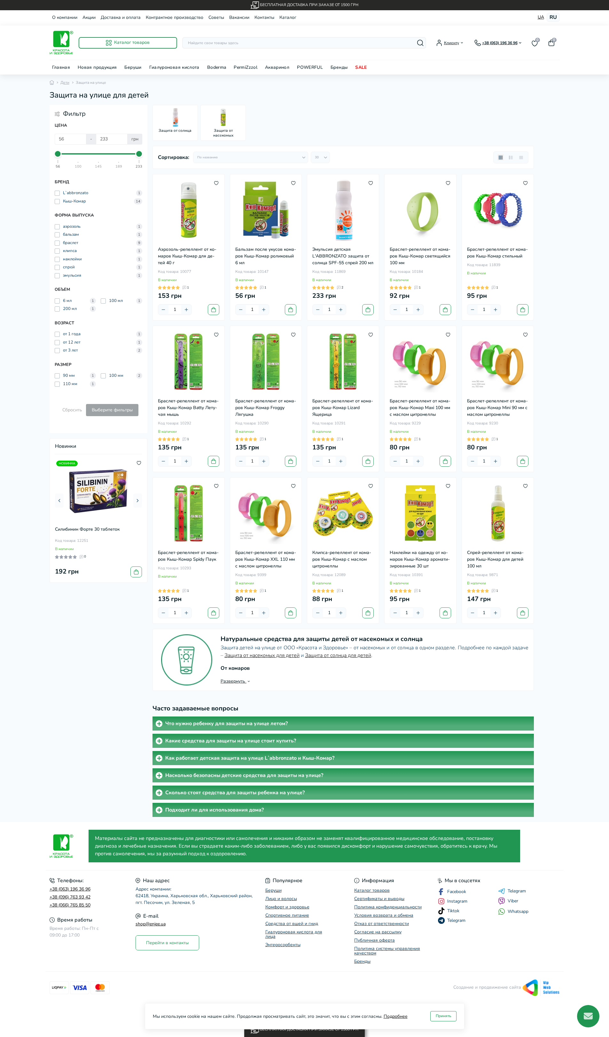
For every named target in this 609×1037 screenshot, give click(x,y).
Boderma (216, 67)
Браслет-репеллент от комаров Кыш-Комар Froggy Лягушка (265, 407)
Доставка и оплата (121, 17)
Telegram (517, 891)
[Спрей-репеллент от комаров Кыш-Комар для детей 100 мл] (497, 513)
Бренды (339, 67)
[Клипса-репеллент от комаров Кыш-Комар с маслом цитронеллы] (343, 513)
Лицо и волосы (281, 899)
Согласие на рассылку (378, 932)
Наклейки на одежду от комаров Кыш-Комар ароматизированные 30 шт (420, 559)
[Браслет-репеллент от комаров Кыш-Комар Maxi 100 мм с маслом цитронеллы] (420, 361)
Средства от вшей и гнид (291, 924)
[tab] (343, 723)
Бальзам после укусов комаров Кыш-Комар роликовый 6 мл (265, 256)
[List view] (511, 157)
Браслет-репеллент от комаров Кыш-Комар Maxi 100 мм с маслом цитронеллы (420, 407)
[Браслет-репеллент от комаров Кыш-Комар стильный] (497, 210)
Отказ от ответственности (381, 924)
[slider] (58, 154)
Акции (89, 17)
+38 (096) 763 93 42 (70, 897)
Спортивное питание (287, 915)
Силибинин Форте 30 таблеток (87, 529)
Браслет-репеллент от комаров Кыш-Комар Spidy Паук (188, 556)
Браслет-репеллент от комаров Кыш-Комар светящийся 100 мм (420, 256)
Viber (513, 901)
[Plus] (186, 310)
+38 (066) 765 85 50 (70, 905)
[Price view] (521, 157)
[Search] (420, 43)
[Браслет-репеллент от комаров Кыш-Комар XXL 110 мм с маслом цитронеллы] (266, 513)
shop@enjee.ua (151, 924)
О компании (64, 17)
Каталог (287, 17)
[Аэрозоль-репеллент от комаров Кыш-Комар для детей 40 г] (188, 210)
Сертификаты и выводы (379, 899)
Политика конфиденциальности (388, 907)
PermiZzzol (245, 67)
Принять (443, 1015)
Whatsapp (518, 911)
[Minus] (163, 310)
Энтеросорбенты (283, 945)
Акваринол (277, 67)
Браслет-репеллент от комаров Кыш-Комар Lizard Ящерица (342, 407)
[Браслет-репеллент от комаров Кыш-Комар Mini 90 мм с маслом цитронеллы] (497, 361)
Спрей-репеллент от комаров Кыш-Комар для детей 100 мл (495, 559)
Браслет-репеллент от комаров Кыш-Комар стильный (497, 252)
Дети (64, 82)
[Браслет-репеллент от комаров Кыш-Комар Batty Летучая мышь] (188, 361)
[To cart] (136, 571)
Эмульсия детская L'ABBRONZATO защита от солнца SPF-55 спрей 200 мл (342, 256)
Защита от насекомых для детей (262, 655)
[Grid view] (500, 157)
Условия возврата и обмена (383, 915)
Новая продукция (97, 67)
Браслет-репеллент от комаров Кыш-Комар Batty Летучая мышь (188, 407)
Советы (216, 17)
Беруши (132, 67)
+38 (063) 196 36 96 (70, 889)
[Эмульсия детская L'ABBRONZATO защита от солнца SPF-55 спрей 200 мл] (343, 210)
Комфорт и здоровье (287, 907)
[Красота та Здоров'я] (67, 846)
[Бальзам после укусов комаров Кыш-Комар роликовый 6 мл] (266, 210)
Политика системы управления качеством (387, 951)
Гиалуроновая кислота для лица (293, 934)
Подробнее (396, 1016)
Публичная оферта (374, 940)
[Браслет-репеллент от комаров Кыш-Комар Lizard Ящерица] (343, 361)
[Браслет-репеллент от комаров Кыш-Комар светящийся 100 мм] (420, 210)
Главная (61, 67)
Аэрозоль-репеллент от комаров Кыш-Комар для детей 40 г (187, 256)
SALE (361, 67)
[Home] (52, 82)
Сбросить (72, 410)
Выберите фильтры (112, 410)
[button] (59, 501)
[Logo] (62, 43)
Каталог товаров (372, 890)
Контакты (264, 17)
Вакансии (239, 17)
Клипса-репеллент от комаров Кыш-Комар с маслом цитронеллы (341, 559)
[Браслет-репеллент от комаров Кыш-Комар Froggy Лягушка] (266, 361)
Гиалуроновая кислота (174, 67)
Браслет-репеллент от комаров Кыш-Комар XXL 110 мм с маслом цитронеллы (265, 559)
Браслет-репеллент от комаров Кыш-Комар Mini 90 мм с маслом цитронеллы (497, 407)
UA (541, 17)
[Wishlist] (139, 462)
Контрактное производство (174, 17)
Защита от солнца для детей (338, 655)
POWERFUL (310, 67)
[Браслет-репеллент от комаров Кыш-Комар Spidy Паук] (188, 513)
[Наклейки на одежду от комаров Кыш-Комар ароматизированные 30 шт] (420, 513)
